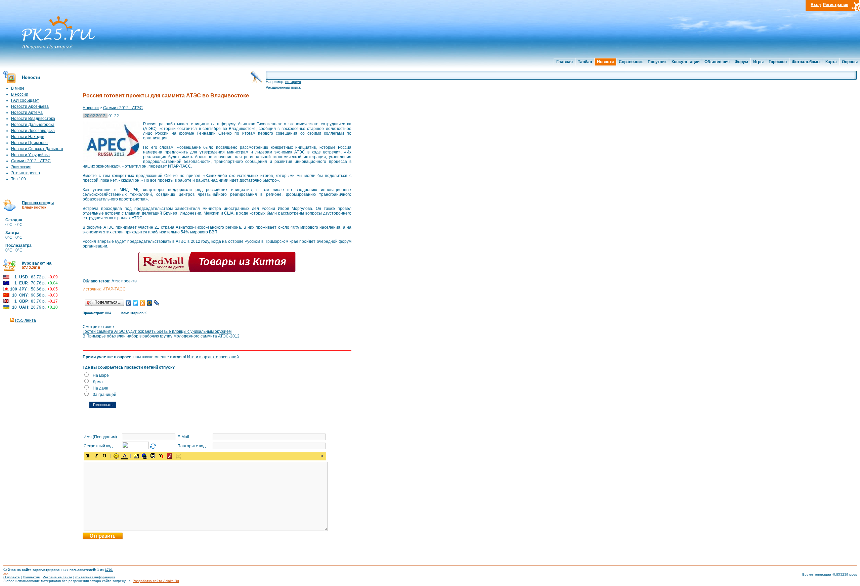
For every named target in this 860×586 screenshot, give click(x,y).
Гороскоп (778, 61)
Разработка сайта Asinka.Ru (156, 581)
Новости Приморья (29, 142)
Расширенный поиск (283, 87)
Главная (564, 61)
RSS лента (25, 320)
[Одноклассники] (142, 303)
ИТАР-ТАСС (114, 289)
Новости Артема (27, 112)
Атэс (116, 281)
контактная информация (95, 577)
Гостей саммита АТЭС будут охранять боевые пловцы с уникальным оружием (157, 331)
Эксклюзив (21, 167)
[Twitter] (135, 303)
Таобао (585, 61)
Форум (741, 61)
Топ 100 (18, 179)
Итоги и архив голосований (213, 357)
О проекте (11, 577)
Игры (758, 61)
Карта (831, 61)
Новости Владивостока (33, 118)
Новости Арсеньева (30, 106)
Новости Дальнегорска (32, 124)
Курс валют (33, 263)
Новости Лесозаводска (33, 130)
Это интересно (25, 173)
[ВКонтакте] (128, 303)
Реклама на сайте (57, 577)
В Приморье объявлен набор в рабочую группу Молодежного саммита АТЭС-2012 (161, 336)
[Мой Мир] (149, 303)
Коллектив (31, 577)
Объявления (717, 61)
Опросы (850, 61)
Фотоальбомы (806, 61)
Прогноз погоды (38, 202)
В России (19, 94)
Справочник (631, 61)
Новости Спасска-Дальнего (37, 148)
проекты (129, 281)
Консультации (685, 61)
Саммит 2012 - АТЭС (31, 161)
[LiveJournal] (156, 303)
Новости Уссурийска (30, 154)
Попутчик (657, 61)
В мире (18, 88)
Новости (605, 61)
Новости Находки (27, 136)
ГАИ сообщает (25, 100)
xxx (5, 573)
